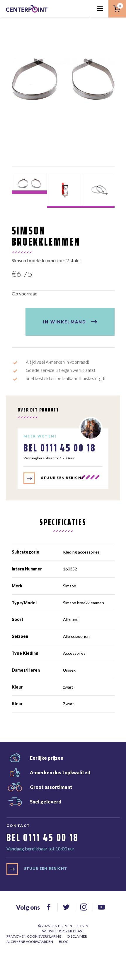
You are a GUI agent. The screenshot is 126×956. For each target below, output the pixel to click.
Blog (64, 941)
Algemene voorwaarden (29, 941)
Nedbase (76, 931)
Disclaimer (77, 936)
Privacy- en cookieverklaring (34, 936)
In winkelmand (64, 321)
